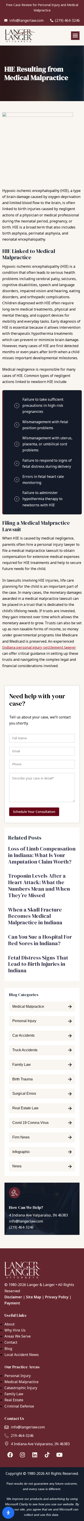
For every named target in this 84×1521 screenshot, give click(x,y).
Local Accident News (21, 1354)
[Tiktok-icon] (47, 1454)
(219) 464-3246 (21, 1227)
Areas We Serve (17, 1336)
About (9, 1324)
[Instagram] (22, 1454)
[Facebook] (10, 1454)
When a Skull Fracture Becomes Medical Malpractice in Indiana (35, 916)
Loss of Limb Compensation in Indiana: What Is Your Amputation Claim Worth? (41, 855)
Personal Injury (17, 1375)
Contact (10, 1342)
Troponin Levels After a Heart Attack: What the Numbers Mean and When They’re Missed (39, 885)
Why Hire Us (15, 1330)
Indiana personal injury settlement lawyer (39, 647)
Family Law (13, 1393)
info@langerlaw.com (26, 1221)
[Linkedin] (34, 1454)
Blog (8, 1348)
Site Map (33, 1297)
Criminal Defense (19, 1406)
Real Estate (13, 1399)
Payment (12, 1303)
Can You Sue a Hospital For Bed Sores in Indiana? (40, 940)
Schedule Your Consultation (34, 811)
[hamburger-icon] (75, 35)
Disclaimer (13, 1297)
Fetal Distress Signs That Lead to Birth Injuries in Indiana (38, 964)
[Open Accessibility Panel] (8, 1513)
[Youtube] (59, 1454)
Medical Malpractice (21, 1381)
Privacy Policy (57, 1297)
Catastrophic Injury (20, 1387)
